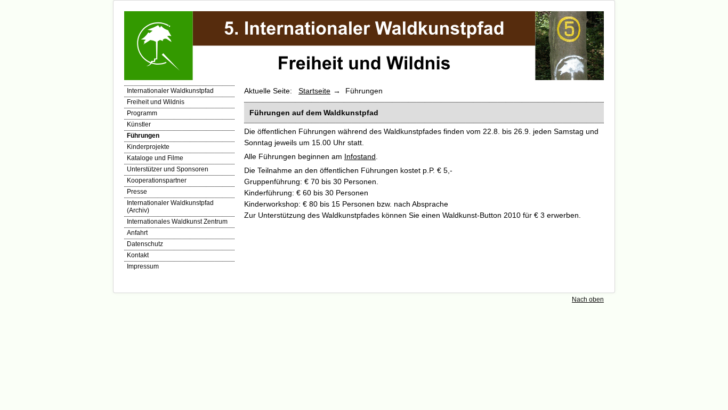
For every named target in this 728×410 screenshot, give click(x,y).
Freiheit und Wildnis (155, 102)
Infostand (360, 156)
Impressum (143, 266)
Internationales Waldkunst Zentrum (177, 221)
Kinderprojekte (148, 147)
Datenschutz (145, 244)
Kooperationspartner (157, 180)
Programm (142, 113)
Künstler (139, 124)
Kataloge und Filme (155, 158)
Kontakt (138, 255)
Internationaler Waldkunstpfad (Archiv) (170, 206)
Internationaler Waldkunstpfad (170, 90)
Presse (137, 191)
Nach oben (588, 299)
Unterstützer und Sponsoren (167, 169)
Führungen (143, 135)
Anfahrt (137, 232)
